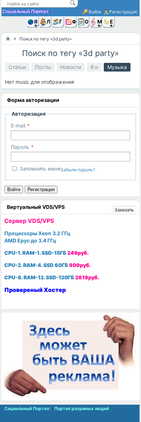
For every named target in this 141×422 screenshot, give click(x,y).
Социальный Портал (25, 11)
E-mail (18, 125)
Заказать (124, 209)
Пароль (20, 147)
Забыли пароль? (77, 169)
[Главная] (8, 38)
